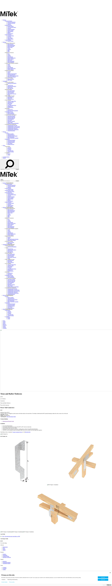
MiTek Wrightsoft (10, 62)
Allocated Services (10, 298)
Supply (8, 64)
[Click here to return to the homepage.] (9, 17)
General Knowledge (11, 130)
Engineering (7, 139)
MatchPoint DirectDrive (11, 83)
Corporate (4, 328)
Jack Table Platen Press (11, 105)
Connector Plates (10, 35)
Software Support (10, 242)
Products (4, 19)
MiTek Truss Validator (11, 76)
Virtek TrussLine (10, 99)
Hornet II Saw (10, 87)
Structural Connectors (11, 22)
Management (5, 547)
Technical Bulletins (11, 29)
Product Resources (8, 25)
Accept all (103, 577)
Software (4, 42)
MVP (8, 51)
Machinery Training (11, 121)
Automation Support (11, 115)
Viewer (8, 48)
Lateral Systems (10, 41)
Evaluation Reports (11, 142)
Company (9, 147)
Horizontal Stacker (10, 91)
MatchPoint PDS (10, 96)
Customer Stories (10, 151)
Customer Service (6, 156)
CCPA (8, 154)
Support (4, 157)
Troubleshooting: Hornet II (12, 128)
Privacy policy (12, 582)
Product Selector (10, 58)
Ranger (8, 94)
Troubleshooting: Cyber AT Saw (13, 289)
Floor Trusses (9, 37)
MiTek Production (10, 46)
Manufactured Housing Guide (8, 421)
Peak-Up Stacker (10, 92)
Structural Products (8, 184)
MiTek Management (11, 45)
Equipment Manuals (11, 118)
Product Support (10, 26)
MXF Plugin (9, 80)
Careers (4, 326)
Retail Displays (10, 33)
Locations (9, 149)
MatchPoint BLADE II (11, 86)
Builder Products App (11, 57)
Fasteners (9, 24)
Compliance (7, 316)
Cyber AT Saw (10, 85)
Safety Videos (10, 122)
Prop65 (8, 317)
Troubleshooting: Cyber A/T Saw (13, 126)
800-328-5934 (27, 432)
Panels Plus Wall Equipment (12, 110)
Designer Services (10, 144)
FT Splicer (9, 104)
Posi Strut (9, 36)
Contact (4, 321)
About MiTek (7, 310)
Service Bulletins (10, 119)
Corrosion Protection (11, 23)
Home (4, 320)
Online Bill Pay (10, 31)
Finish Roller (9, 103)
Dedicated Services (11, 134)
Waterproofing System (9, 190)
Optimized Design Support (12, 135)
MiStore (8, 32)
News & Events (10, 150)
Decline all (103, 579)
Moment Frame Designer (12, 73)
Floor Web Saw (10, 88)
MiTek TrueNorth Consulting (12, 138)
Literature (9, 28)
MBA (8, 50)
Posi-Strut (9, 204)
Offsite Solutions (8, 34)
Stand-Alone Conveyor (11, 93)
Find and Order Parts (11, 116)
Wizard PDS (9, 97)
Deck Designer (10, 56)
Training (4, 327)
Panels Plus (9, 274)
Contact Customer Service (17, 432)
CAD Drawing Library (11, 27)
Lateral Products (8, 39)
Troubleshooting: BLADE (12, 125)
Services (4, 131)
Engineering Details (11, 141)
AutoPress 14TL (10, 102)
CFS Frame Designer (11, 74)
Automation (5, 81)
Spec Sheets (9, 120)
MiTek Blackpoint (10, 61)
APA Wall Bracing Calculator (12, 75)
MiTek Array (9, 60)
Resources (9, 148)
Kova (8, 53)
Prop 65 (8, 153)
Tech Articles (9, 143)
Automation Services (9, 111)
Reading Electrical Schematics (13, 123)
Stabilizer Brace (10, 38)
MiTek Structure (10, 44)
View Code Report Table (11, 416)
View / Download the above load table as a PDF (11, 536)
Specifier (9, 49)
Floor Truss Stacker (11, 90)
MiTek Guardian (10, 112)
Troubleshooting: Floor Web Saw (13, 127)
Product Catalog (10, 30)
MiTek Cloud (9, 47)
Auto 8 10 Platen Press (11, 101)
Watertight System (10, 191)
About (4, 145)
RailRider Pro (10, 106)
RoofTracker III (10, 107)
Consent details (4, 582)
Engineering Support (11, 140)
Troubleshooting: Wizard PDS (13, 129)
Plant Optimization (10, 113)
